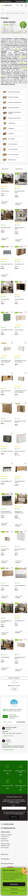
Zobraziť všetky (21, 722)
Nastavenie (13, 889)
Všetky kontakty (5, 832)
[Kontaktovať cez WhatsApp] (25, 1)
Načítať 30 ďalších (14, 678)
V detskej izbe (22, 63)
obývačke (24, 68)
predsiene (22, 57)
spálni (16, 48)
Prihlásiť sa (14, 817)
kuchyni (3, 75)
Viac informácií (13, 892)
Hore (14, 689)
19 (17, 682)
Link (7, 773)
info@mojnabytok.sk (9, 828)
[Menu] (25, 5)
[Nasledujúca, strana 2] (14, 682)
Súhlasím (13, 884)
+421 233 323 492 (18, 1)
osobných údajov (19, 813)
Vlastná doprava (7, 1)
